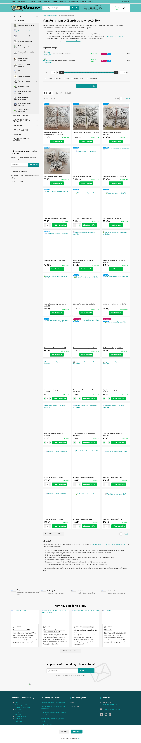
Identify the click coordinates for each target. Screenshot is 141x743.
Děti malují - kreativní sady (25, 92)
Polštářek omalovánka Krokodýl (83, 477)
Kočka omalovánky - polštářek (61, 54)
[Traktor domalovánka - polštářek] (57, 202)
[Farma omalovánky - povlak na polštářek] (57, 374)
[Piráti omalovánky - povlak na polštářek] (57, 418)
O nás (17, 703)
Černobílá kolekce (24, 81)
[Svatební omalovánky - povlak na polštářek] (57, 288)
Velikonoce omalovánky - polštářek (114, 304)
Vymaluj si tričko (23, 86)
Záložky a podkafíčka (25, 41)
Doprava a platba (73, 2)
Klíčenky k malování (24, 71)
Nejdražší (68, 93)
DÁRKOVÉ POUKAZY (20, 116)
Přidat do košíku (60, 225)
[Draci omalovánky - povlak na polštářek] (116, 418)
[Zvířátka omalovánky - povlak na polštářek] (86, 418)
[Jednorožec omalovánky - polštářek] (86, 332)
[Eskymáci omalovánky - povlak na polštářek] (86, 374)
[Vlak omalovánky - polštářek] (57, 161)
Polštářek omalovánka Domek (113, 477)
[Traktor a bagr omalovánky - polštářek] (86, 117)
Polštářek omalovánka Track (82, 519)
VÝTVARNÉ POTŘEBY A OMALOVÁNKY (21, 121)
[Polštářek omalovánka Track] (86, 504)
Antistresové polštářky (25, 31)
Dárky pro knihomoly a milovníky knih (53, 703)
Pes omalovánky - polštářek (112, 218)
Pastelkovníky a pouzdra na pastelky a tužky (26, 53)
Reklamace (18, 719)
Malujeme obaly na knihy (26, 26)
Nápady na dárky (88, 627)
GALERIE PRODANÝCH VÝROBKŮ (21, 139)
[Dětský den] (116, 617)
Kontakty (55, 2)
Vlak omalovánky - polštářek (53, 176)
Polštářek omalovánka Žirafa (112, 519)
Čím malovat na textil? (21, 630)
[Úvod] (26, 8)
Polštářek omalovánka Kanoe (53, 519)
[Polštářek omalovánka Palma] (57, 462)
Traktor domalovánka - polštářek (55, 218)
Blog (89, 2)
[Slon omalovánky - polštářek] (86, 202)
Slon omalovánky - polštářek (82, 218)
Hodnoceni (18, 721)
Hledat (74, 8)
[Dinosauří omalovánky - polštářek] (86, 288)
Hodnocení (83, 2)
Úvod (44, 16)
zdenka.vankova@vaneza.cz (112, 709)
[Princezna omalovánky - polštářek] (57, 332)
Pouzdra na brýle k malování (24, 65)
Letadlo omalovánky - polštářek (54, 260)
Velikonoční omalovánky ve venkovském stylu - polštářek (53, 133)
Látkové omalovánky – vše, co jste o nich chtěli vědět (54, 631)
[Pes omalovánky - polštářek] (116, 202)
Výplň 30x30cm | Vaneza (114, 36)
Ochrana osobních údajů (22, 707)
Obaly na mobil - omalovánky (23, 59)
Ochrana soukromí (36, 2)
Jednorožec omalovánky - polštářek (63, 61)
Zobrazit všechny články (69, 651)
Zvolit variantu (56, 141)
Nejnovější (47, 93)
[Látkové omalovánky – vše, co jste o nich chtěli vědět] (55, 617)
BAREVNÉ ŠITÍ (18, 17)
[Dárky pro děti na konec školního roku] (85, 617)
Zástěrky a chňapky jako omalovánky (26, 47)
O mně (13, 2)
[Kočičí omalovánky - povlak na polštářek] (86, 244)
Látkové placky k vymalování (23, 111)
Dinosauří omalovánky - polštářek (84, 304)
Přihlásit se (33, 165)
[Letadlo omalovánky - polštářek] (57, 244)
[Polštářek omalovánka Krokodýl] (86, 462)
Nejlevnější (57, 93)
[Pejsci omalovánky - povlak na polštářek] (116, 374)
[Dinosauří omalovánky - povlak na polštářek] (116, 244)
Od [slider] (62, 72)
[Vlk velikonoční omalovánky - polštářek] (116, 117)
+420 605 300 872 (95, 8)
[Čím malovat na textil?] (25, 617)
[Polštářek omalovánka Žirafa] (116, 504)
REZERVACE (17, 134)
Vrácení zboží (47, 2)
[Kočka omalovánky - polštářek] (116, 332)
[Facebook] (102, 715)
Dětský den (108, 630)
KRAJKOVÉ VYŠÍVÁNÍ (20, 130)
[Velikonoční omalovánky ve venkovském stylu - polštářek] (57, 117)
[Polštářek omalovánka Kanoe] (57, 504)
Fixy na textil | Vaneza (73, 41)
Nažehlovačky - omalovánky (23, 98)
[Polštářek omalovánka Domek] (116, 462)
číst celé (30, 642)
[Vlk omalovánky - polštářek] (86, 161)
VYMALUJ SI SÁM (19, 21)
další (126, 98)
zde (79, 738)
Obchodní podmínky (23, 2)
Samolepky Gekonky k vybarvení (25, 104)
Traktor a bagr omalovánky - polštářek (86, 133)
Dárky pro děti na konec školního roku (86, 631)
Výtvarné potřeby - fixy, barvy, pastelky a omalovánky (109, 544)
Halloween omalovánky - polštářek (114, 176)
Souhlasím (76, 731)
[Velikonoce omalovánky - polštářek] (116, 288)
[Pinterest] (110, 715)
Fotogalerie (62, 2)
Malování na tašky (24, 76)
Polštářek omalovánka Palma (53, 477)
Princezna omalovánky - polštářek (55, 348)
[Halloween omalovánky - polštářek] (116, 161)
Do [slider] (116, 72)
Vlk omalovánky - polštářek (82, 176)
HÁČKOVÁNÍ (17, 126)
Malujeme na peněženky (25, 36)
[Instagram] (107, 715)
